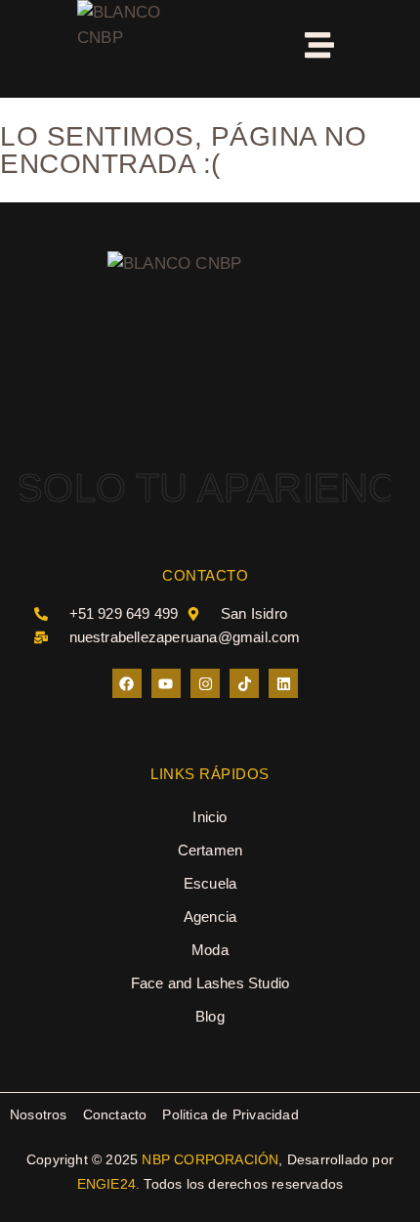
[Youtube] (166, 683)
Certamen (210, 850)
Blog (210, 1016)
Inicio (209, 816)
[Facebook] (127, 683)
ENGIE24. (109, 1184)
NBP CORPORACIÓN (210, 1159)
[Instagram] (205, 683)
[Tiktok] (244, 683)
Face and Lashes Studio (210, 983)
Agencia (210, 916)
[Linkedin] (283, 683)
